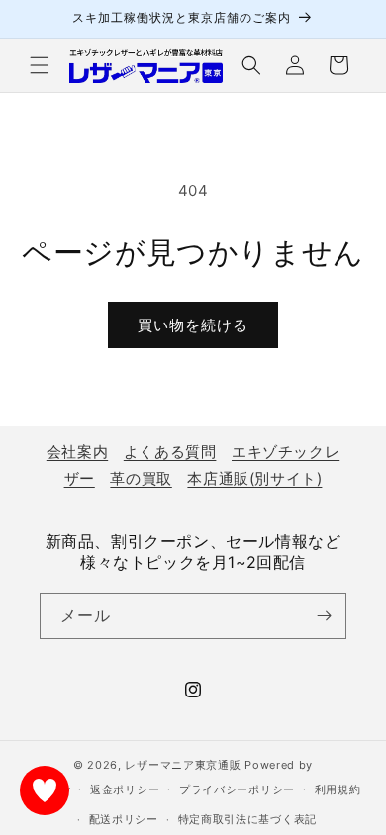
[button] (39, 65)
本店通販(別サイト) (254, 478)
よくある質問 (170, 451)
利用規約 (338, 789)
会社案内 (77, 451)
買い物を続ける (193, 325)
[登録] (323, 616)
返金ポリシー (124, 789)
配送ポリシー (123, 819)
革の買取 (140, 478)
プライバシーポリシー (237, 789)
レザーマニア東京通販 (183, 765)
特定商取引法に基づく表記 (247, 819)
